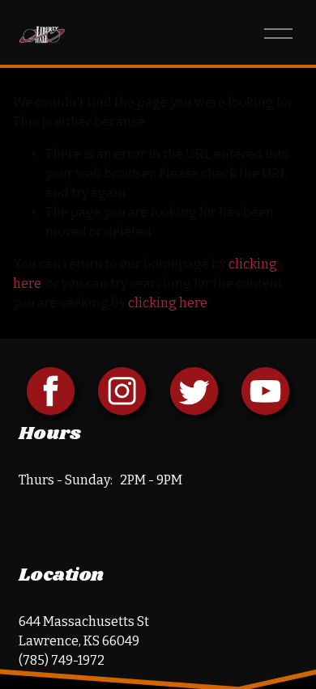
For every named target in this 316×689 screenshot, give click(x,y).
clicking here (167, 303)
